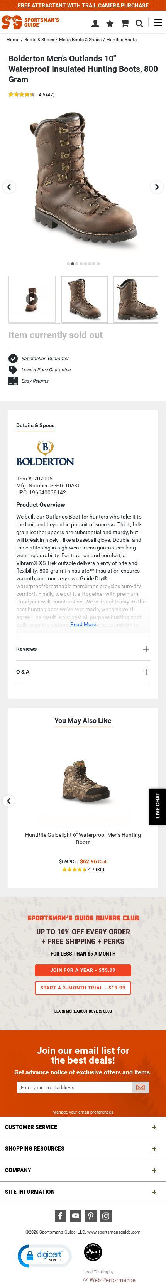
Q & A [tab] (22, 672)
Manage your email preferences (83, 1112)
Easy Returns (34, 381)
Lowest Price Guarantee (45, 369)
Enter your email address (48, 1087)
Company (18, 1170)
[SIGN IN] (95, 25)
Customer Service (31, 1127)
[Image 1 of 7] (84, 299)
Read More (83, 624)
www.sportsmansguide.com (114, 1232)
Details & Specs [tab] (35, 425)
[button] (110, 24)
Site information (30, 1191)
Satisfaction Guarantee (45, 358)
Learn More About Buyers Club (83, 1011)
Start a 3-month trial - (83, 988)
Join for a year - (83, 970)
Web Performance (113, 1280)
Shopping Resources (34, 1148)
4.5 (42, 95)
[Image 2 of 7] (137, 299)
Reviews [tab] (26, 649)
